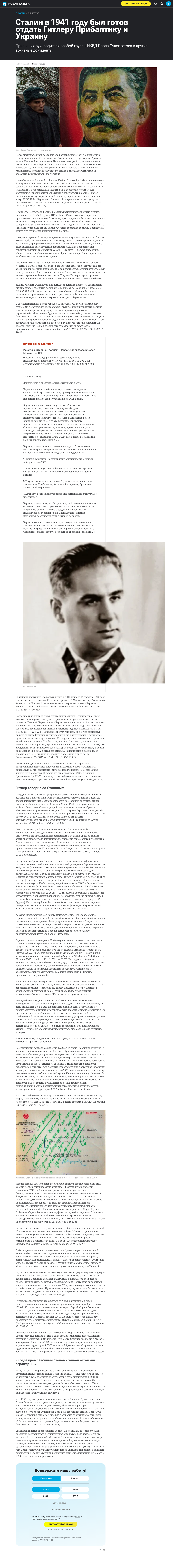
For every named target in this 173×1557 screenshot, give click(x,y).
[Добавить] (168, 3)
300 (74, 1496)
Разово (74, 1478)
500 (45, 1496)
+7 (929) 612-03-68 (46, 1540)
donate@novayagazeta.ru (68, 1538)
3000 (45, 1489)
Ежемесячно (46, 1478)
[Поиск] (161, 4)
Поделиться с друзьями (59, 1529)
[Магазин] (155, 4)
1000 (74, 1489)
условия (77, 1517)
